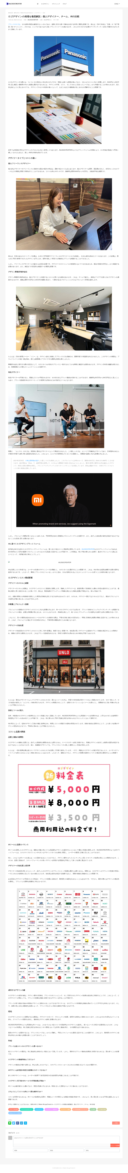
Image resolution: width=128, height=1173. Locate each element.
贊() (116, 1123)
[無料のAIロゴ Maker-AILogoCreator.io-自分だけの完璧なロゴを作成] (17, 4)
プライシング (56, 4)
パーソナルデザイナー (26, 1109)
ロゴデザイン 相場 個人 (52, 1109)
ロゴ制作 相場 (102, 1109)
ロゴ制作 (93, 1109)
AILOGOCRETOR (33, 20)
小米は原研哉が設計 (32, 460)
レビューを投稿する (115, 1145)
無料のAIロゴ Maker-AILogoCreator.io (23, 12)
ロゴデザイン (45, 4)
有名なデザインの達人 (15, 1113)
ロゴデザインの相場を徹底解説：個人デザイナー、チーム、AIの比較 (74, 1104)
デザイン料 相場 (13, 1109)
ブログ (65, 4)
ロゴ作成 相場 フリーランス (80, 1109)
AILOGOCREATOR (88, 549)
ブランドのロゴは (14, 24)
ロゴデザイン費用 (65, 1109)
